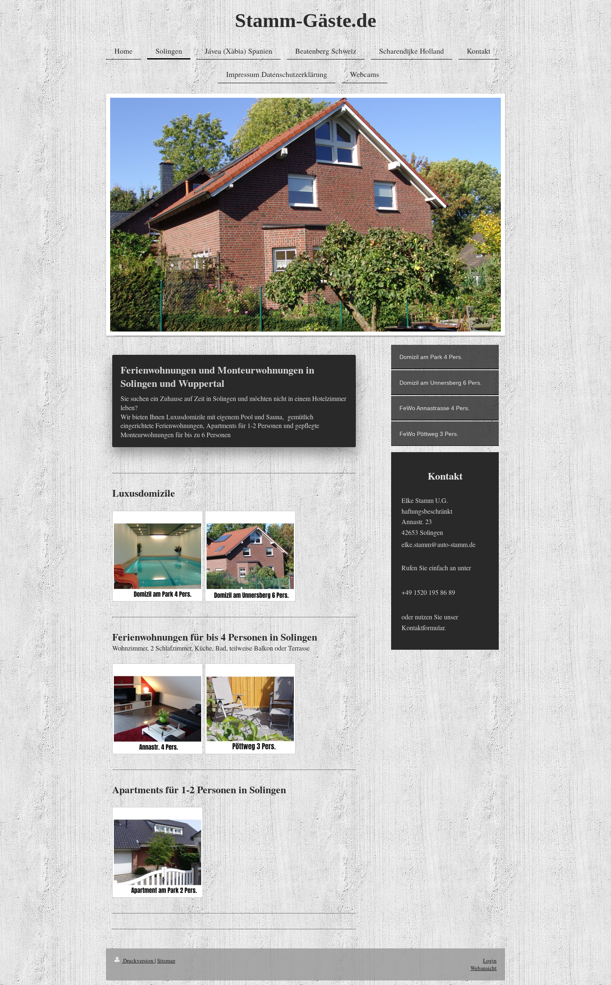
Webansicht (484, 968)
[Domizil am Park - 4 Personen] (157, 556)
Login (490, 960)
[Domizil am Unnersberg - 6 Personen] (250, 556)
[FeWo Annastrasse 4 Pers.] (157, 708)
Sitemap (166, 960)
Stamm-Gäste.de (305, 20)
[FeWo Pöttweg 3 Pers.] (250, 708)
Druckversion (138, 960)
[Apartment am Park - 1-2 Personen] (157, 852)
